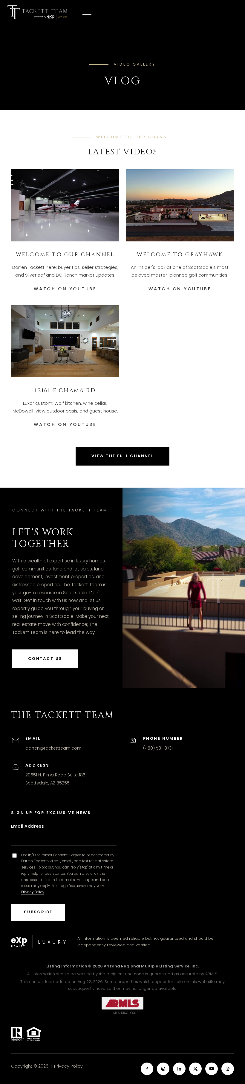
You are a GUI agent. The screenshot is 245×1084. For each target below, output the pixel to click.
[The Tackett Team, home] (37, 12)
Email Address (27, 826)
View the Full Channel (122, 456)
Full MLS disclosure (122, 1013)
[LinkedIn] (179, 1069)
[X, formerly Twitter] (195, 1069)
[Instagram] (163, 1069)
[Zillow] (227, 1069)
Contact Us (45, 658)
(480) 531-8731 (158, 748)
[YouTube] (211, 1069)
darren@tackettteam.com (53, 748)
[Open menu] (87, 12)
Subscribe (38, 912)
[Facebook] (147, 1069)
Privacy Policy (32, 892)
